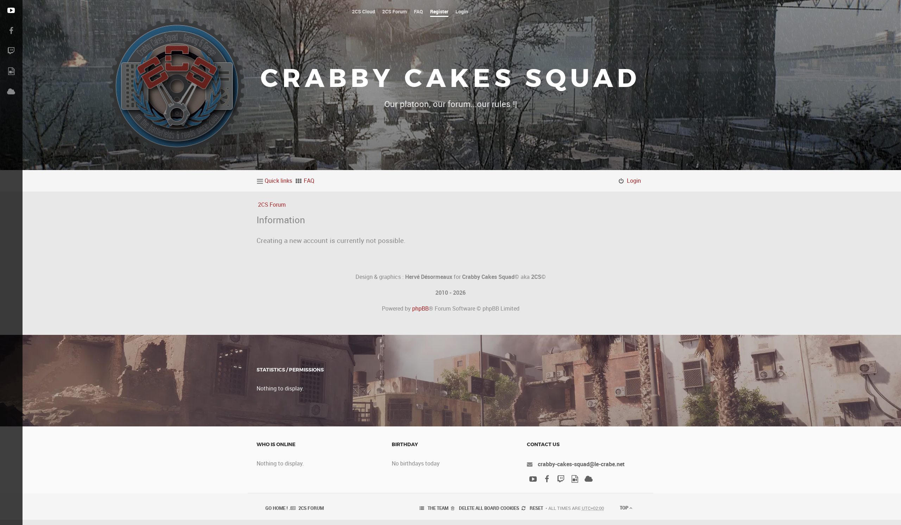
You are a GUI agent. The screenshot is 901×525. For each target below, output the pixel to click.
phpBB (420, 308)
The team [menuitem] (438, 508)
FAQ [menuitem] (309, 181)
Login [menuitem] (634, 181)
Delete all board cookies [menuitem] (489, 508)
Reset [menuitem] (536, 508)
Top (624, 508)
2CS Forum (272, 204)
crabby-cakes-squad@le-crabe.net (581, 464)
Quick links (278, 181)
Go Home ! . (277, 508)
